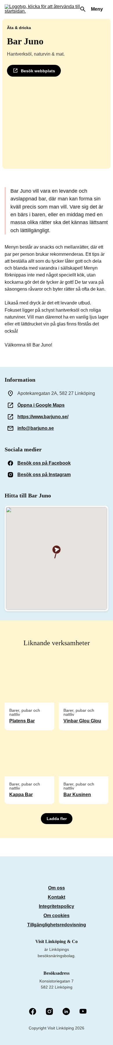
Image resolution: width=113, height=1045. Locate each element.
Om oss (56, 887)
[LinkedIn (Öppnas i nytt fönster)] (66, 1012)
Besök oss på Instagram (44, 474)
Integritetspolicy (56, 906)
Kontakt (56, 897)
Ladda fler (57, 818)
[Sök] (82, 9)
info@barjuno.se (35, 428)
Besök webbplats (38, 71)
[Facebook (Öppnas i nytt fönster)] (32, 1012)
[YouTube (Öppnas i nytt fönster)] (83, 1012)
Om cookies (56, 915)
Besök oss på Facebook (44, 463)
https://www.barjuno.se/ (42, 416)
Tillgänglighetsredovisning (56, 924)
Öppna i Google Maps (41, 405)
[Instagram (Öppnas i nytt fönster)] (49, 1012)
